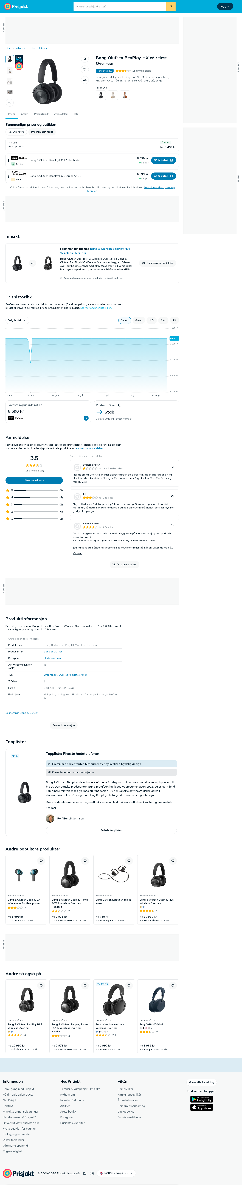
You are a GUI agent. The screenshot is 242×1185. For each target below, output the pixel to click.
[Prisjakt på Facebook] (85, 1173)
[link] (92, 263)
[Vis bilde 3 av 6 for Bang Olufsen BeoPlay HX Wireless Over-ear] (9, 81)
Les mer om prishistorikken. (96, 307)
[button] (10, 103)
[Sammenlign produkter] (85, 80)
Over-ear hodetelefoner (73, 674)
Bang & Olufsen (53, 651)
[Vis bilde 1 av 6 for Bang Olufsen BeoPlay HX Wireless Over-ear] (9, 59)
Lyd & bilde (21, 48)
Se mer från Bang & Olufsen (22, 712)
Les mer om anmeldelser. (89, 448)
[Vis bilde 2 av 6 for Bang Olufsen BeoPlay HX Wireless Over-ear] (9, 70)
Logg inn (225, 6)
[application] (92, 362)
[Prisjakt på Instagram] (92, 1173)
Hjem (8, 48)
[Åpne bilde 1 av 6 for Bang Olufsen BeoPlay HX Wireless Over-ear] (47, 81)
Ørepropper (50, 674)
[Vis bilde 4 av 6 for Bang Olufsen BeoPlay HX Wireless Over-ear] (9, 92)
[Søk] (171, 6)
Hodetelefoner (39, 48)
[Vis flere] (8, 160)
